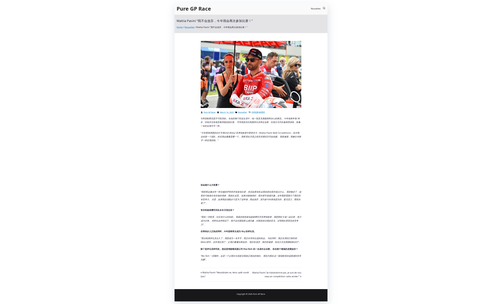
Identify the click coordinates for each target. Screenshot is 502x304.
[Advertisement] (251, 163)
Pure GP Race (194, 8)
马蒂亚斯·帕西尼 (258, 112)
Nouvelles (316, 8)
